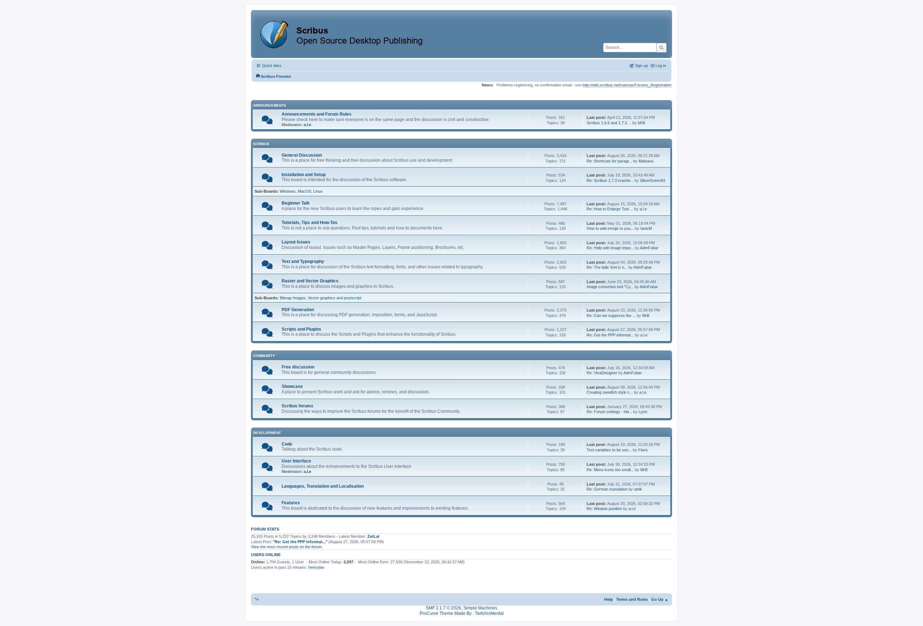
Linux (318, 191)
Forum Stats (265, 529)
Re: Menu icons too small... (610, 470)
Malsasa (646, 161)
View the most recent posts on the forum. (287, 547)
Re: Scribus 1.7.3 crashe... (610, 180)
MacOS (304, 191)
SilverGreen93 (652, 180)
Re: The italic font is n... (607, 267)
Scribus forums (297, 405)
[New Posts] (267, 121)
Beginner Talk (296, 203)
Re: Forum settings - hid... (609, 412)
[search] (661, 47)
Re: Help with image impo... (610, 248)
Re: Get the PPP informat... (610, 335)
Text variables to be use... (609, 450)
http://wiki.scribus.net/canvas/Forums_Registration (627, 85)
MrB (641, 123)
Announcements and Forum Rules (317, 114)
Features (291, 502)
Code (287, 444)
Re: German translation (607, 489)
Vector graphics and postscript (334, 298)
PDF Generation (298, 309)
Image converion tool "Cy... (610, 287)
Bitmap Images (293, 298)
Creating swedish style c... (610, 392)
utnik (638, 489)
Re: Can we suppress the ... (611, 315)
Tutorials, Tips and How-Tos (309, 222)
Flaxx (643, 450)
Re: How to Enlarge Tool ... (610, 209)
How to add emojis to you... (610, 228)
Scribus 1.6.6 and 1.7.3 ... (609, 123)
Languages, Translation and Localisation (323, 486)
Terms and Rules (632, 599)
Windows (288, 191)
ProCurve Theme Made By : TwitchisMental (462, 613)
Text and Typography (303, 261)
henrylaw (316, 567)
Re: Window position (604, 508)
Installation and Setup (304, 174)
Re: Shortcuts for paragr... (609, 161)
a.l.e (307, 124)
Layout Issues (296, 242)
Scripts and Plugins (301, 329)
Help (608, 599)
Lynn (643, 412)
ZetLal (373, 536)
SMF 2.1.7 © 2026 (443, 608)
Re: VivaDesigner (602, 373)
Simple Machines (480, 608)
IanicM (646, 228)
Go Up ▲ (659, 599)
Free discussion (298, 367)
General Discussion (302, 155)
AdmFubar (649, 248)
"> (257, 599)
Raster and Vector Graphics (310, 280)
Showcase (292, 386)
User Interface (296, 461)
